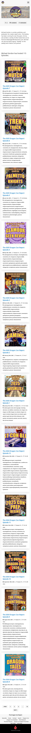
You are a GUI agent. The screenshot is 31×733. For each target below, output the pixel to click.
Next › (15, 710)
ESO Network (22, 720)
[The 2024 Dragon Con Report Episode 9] (15, 600)
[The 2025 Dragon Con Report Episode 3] (15, 283)
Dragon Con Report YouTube (21, 721)
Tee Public (13, 723)
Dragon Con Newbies (12, 720)
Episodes (4, 718)
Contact (14, 718)
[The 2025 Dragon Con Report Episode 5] (15, 178)
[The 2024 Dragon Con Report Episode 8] (15, 665)
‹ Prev (5, 706)
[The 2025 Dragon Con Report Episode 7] (15, 71)
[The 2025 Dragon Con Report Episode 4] (15, 233)
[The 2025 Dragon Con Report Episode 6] (15, 124)
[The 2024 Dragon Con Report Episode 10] (15, 562)
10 (27, 706)
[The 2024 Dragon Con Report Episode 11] (15, 505)
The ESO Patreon (8, 721)
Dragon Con (26, 718)
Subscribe (19, 723)
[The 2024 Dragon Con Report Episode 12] (15, 436)
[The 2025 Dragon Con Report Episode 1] (15, 386)
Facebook (13, 22)
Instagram (23, 22)
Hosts (9, 718)
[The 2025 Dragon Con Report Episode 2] (15, 335)
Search (19, 718)
